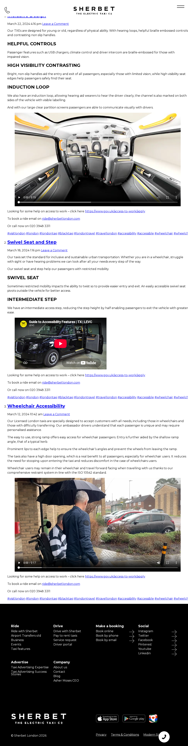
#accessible (145, 233)
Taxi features (20, 649)
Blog (56, 676)
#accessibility (127, 233)
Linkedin (144, 653)
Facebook (145, 640)
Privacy (101, 734)
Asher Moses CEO (66, 680)
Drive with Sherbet (67, 631)
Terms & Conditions (125, 734)
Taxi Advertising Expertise (30, 667)
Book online (104, 631)
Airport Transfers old (26, 635)
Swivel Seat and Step (32, 242)
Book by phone (107, 635)
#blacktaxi (65, 233)
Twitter (143, 635)
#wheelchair (164, 233)
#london (32, 233)
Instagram (145, 631)
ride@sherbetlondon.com (61, 218)
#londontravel (84, 233)
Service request (65, 640)
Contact (59, 671)
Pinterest (145, 644)
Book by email (106, 640)
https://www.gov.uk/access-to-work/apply (115, 211)
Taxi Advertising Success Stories (29, 673)
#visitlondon (16, 233)
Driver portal (62, 644)
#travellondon (106, 233)
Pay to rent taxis (65, 635)
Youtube (144, 649)
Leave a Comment (55, 24)
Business (17, 640)
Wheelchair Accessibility (36, 406)
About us (60, 667)
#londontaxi (48, 233)
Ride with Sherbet (24, 631)
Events (16, 644)
